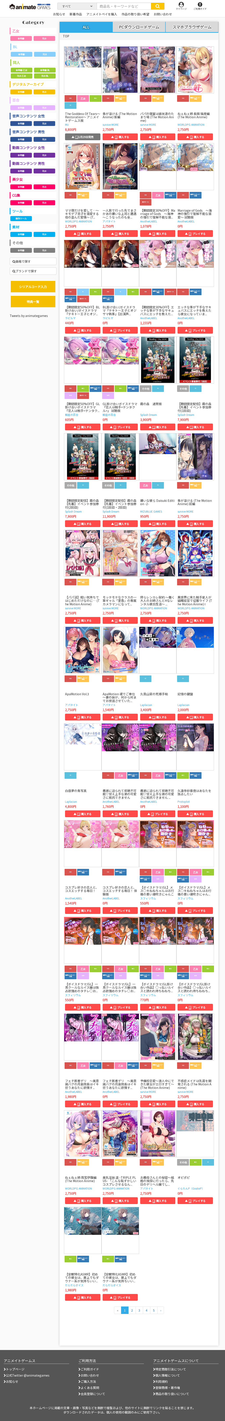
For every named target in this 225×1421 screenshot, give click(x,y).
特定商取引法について (170, 1369)
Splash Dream (148, 415)
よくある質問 (90, 1387)
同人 (16, 62)
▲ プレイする (195, 233)
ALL (86, 27)
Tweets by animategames (29, 315)
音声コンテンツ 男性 (28, 131)
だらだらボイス (74, 1285)
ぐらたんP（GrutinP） (191, 1188)
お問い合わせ (90, 1375)
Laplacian (146, 705)
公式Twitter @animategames (27, 1375)
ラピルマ (70, 318)
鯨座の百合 (71, 415)
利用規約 (161, 1381)
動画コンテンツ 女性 (28, 147)
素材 (15, 226)
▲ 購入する (120, 137)
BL (15, 46)
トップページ (15, 1369)
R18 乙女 (21, 75)
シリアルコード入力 (33, 286)
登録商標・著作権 (167, 1387)
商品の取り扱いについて (172, 1394)
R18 (44, 38)
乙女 (15, 30)
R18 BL (45, 75)
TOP (66, 36)
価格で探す (23, 261)
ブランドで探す (26, 271)
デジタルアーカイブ (28, 84)
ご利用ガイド (90, 1369)
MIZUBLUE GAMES (151, 511)
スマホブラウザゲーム (192, 27)
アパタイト (109, 221)
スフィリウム (148, 898)
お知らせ (12, 1381)
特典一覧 (33, 301)
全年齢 (21, 38)
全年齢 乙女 (21, 70)
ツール (17, 211)
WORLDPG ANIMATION (191, 124)
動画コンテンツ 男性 (28, 163)
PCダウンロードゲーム (139, 27)
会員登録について (93, 1394)
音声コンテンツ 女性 (28, 115)
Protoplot (184, 801)
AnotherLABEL (148, 221)
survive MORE (111, 124)
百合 (15, 100)
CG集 (16, 195)
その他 (17, 242)
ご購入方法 (88, 1381)
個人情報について (167, 1375)
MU (67, 124)
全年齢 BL (45, 70)
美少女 (17, 179)
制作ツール (21, 218)
